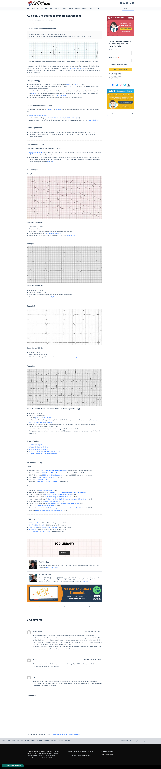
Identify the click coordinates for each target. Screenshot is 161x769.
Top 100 (57, 8)
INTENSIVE (84, 8)
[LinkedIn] (89, 606)
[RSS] (133, 3)
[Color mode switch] (98, 8)
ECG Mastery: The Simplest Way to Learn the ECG (63, 503)
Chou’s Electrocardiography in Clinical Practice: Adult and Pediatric (64, 508)
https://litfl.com (50, 758)
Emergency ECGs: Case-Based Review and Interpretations (67, 492)
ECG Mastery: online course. (55, 470)
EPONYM (64, 8)
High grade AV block (35, 153)
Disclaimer (81, 755)
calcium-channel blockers (56, 118)
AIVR (48, 161)
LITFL (56, 751)
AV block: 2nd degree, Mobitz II (39, 449)
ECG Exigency (33, 527)
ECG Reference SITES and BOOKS (39, 531)
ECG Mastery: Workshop (53, 475)
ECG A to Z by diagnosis (36, 525)
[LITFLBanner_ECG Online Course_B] (120, 26)
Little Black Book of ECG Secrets (47, 481)
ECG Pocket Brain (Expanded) (44, 505)
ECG (38, 8)
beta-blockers (69, 118)
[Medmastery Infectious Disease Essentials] (120, 99)
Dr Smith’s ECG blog (41, 479)
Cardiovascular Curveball (49, 527)
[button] (64, 553)
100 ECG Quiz (33, 529)
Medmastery (141, 741)
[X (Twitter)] (121, 3)
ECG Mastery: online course (54, 473)
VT (53, 161)
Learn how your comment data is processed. (66, 734)
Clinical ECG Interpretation (45, 477)
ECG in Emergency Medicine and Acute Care (49, 510)
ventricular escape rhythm (47, 297)
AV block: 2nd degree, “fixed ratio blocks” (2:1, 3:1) (45, 451)
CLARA (51, 8)
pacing (75, 357)
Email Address (114, 57)
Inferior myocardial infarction (38, 115)
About (70, 751)
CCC (42, 8)
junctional (73, 68)
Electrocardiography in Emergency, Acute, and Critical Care (67, 499)
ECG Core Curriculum (46, 490)
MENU (28, 8)
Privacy (87, 755)
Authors (76, 751)
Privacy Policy (123, 64)
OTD (46, 8)
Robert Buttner (40, 20)
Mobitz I (68, 84)
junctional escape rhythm (54, 233)
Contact (92, 8)
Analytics (83, 751)
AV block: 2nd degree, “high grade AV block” (43, 453)
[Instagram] (127, 3)
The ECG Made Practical (50, 501)
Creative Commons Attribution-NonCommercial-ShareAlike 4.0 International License (42, 756)
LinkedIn (56, 567)
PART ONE (77, 8)
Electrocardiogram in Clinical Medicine (59, 497)
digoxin (77, 118)
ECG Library (86, 582)
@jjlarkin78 (49, 567)
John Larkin (30, 20)
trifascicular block (60, 95)
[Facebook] (124, 3)
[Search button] (132, 8)
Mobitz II (76, 84)
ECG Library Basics (35, 523)
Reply (99, 631)
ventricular (81, 68)
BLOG (33, 8)
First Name (113, 50)
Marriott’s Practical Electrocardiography (58, 494)
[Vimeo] (130, 3)
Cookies (73, 755)
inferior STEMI (70, 235)
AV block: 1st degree (35, 445)
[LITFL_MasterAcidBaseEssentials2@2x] (64, 593)
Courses (70, 8)
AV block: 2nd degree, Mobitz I (38, 447)
